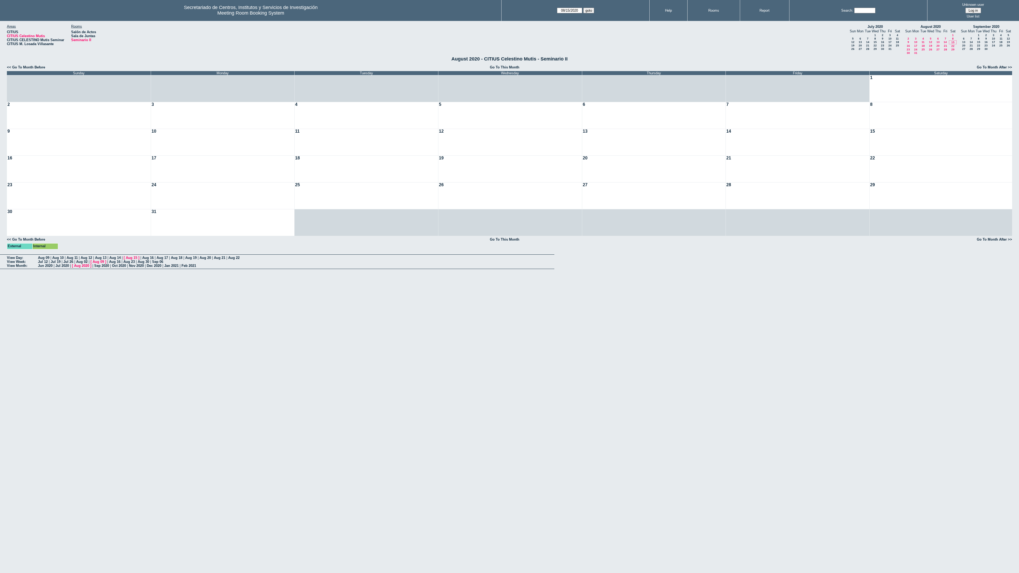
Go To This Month (504, 67)
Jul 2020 (62, 266)
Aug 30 (143, 262)
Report (764, 10)
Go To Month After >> (994, 67)
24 (890, 45)
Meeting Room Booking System (250, 13)
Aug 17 (162, 258)
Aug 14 (115, 258)
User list (973, 16)
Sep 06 (157, 262)
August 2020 (931, 27)
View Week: (16, 262)
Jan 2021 (171, 266)
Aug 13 (100, 258)
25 (897, 45)
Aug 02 (82, 262)
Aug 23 (129, 262)
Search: (847, 10)
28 (867, 48)
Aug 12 (86, 258)
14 (867, 42)
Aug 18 (176, 258)
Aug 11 (72, 258)
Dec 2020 (154, 266)
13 (860, 42)
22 (875, 45)
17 (890, 42)
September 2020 (986, 27)
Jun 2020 (45, 266)
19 (852, 45)
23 (882, 45)
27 (860, 48)
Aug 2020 (81, 266)
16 (882, 42)
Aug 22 (234, 258)
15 (875, 42)
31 (890, 48)
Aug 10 (58, 258)
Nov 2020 (136, 266)
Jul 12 (43, 262)
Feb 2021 (189, 266)
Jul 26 (68, 262)
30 (882, 48)
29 (875, 48)
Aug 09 (43, 258)
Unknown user (973, 5)
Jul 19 (56, 262)
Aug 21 (219, 258)
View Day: (15, 258)
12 (852, 42)
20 (860, 45)
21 (867, 45)
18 (897, 42)
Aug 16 (148, 258)
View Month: (17, 266)
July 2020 (875, 27)
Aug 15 (131, 258)
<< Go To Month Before (26, 67)
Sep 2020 (101, 266)
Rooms (713, 10)
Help (668, 10)
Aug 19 (191, 258)
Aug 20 (205, 258)
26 (852, 48)
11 (897, 38)
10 (890, 38)
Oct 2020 (119, 266)
